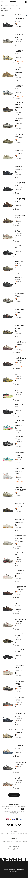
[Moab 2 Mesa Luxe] (8, 509)
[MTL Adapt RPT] (8, 267)
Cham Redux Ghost (20, 570)
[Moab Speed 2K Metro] (8, 251)
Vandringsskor (8, 848)
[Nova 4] (8, 623)
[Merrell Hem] (14, 1)
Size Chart (25, 841)
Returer (8, 833)
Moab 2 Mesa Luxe (19, 503)
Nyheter (20, 848)
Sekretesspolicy (12, 869)
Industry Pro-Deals (18, 841)
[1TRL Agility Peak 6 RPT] (8, 299)
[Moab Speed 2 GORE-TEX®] (8, 56)
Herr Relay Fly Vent (19, 777)
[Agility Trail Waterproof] (8, 108)
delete (12, 841)
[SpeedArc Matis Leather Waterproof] (8, 187)
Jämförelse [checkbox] (19, 26)
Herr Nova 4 (18, 618)
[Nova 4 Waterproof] (8, 607)
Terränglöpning (15, 848)
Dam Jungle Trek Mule (20, 649)
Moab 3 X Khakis (19, 729)
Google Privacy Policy (21, 811)
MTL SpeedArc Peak (20, 373)
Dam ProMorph (18, 487)
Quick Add (19, 41)
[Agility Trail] (8, 140)
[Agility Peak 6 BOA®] (8, 39)
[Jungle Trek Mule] (8, 591)
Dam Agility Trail (19, 150)
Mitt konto (20, 833)
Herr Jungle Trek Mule (20, 586)
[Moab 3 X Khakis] (8, 734)
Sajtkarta (6, 869)
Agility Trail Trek (19, 166)
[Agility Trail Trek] (8, 172)
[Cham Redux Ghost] (8, 575)
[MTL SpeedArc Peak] (8, 378)
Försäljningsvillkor (14, 812)
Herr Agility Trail (19, 134)
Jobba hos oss (14, 843)
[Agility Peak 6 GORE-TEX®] (8, 687)
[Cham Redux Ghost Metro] (8, 24)
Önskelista (13, 29)
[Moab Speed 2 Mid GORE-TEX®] (8, 475)
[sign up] (22, 809)
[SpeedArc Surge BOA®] (8, 541)
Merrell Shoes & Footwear (10, 9)
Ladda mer (14, 795)
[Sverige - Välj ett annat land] (14, 865)
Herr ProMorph (18, 341)
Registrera (25, 833)
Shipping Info (14, 833)
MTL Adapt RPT (19, 261)
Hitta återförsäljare (6, 841)
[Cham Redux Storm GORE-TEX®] (8, 671)
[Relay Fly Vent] (8, 782)
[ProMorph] (8, 346)
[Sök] (6, 2)
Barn (14, 849)
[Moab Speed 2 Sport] (8, 750)
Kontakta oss (3, 833)
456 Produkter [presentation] (4, 10)
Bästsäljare (25, 848)
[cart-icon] (26, 2)
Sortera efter (18, 14)
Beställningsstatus (14, 835)
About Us (2, 848)
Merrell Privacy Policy (14, 813)
